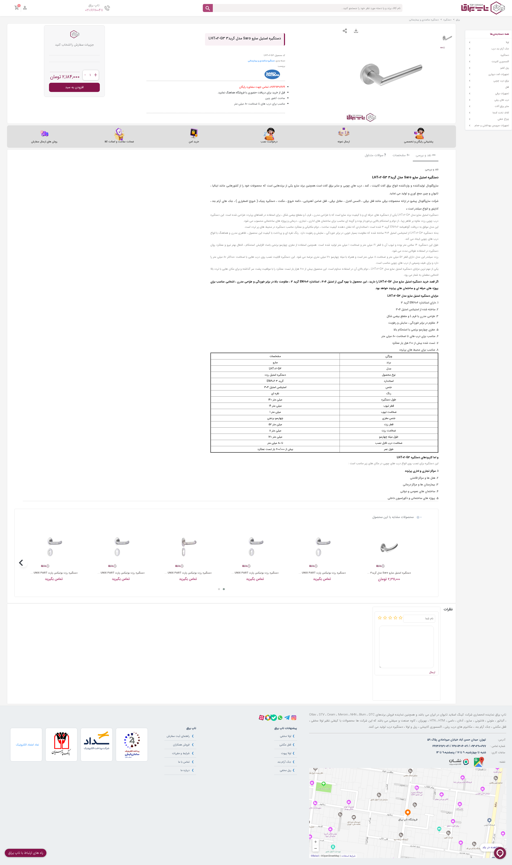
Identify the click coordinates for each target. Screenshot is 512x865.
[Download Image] (356, 31)
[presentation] (420, 563)
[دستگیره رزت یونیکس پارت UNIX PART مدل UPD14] (188, 548)
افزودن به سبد (74, 87)
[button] (223, 589)
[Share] (345, 31)
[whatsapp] (280, 717)
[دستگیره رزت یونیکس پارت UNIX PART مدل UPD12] (121, 548)
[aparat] (261, 717)
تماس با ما (184, 762)
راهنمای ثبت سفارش (178, 736)
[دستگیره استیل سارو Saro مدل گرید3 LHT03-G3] (389, 548)
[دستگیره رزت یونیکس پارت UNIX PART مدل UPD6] (54, 548)
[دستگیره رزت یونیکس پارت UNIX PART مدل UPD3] (255, 548)
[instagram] (294, 717)
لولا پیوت (286, 753)
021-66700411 (94, 10)
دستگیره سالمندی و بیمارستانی (261, 61)
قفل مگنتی (285, 744)
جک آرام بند (284, 762)
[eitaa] (268, 718)
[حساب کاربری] (24, 9)
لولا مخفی (285, 736)
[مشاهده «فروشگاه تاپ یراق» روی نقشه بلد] (407, 813)
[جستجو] (208, 8)
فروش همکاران (181, 744)
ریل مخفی (285, 770)
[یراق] (483, 8)
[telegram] (287, 717)
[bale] (274, 717)
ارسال (432, 672)
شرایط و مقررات (181, 753)
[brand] (272, 74)
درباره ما (185, 770)
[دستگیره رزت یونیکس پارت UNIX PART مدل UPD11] (322, 548)
